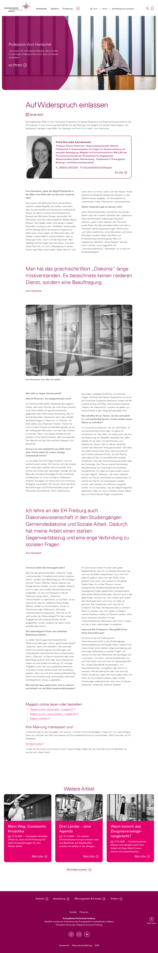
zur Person (15, 65)
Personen (84, 912)
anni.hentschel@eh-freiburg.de (97, 167)
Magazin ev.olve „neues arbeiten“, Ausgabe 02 (53, 714)
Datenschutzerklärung (82, 946)
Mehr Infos (37, 856)
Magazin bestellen (39, 719)
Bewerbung (59, 899)
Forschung (68, 9)
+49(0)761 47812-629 (68, 167)
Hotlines (40, 899)
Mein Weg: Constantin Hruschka (27, 829)
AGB (97, 946)
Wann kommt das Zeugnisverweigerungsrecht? (126, 831)
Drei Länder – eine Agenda (75, 829)
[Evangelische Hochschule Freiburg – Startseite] (17, 7)
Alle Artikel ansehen (76, 870)
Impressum (64, 946)
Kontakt (73, 912)
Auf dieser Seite (33, 744)
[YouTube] (79, 934)
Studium (55, 9)
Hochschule (41, 9)
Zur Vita (119, 172)
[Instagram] (71, 934)
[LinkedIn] (87, 934)
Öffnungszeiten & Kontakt (87, 899)
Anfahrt (114, 899)
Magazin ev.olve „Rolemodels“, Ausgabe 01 (51, 710)
